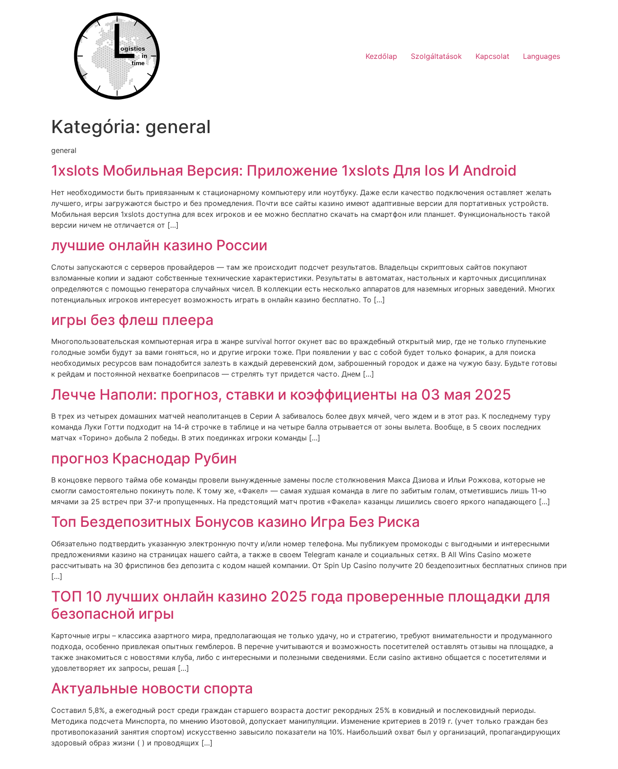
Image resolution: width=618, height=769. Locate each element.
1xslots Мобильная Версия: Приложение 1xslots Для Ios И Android (284, 170)
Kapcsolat (492, 56)
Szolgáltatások (436, 56)
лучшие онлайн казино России (159, 245)
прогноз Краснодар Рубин (144, 458)
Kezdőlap (381, 56)
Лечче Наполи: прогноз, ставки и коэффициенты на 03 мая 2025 (281, 394)
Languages (541, 56)
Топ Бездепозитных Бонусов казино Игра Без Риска (235, 521)
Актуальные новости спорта (152, 688)
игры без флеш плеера (132, 320)
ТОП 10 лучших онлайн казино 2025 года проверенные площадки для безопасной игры (300, 604)
